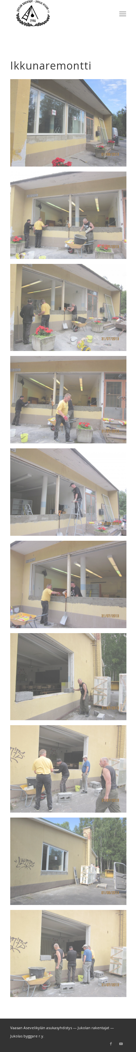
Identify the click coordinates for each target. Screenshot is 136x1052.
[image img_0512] (70, 125)
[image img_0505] (70, 587)
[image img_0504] (70, 310)
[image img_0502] (70, 218)
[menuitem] (122, 14)
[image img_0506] (70, 679)
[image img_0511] (70, 771)
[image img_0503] (70, 402)
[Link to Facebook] (111, 1044)
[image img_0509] (70, 494)
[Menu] (122, 14)
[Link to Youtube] (121, 1044)
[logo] (56, 13)
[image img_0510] (70, 956)
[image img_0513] (70, 864)
